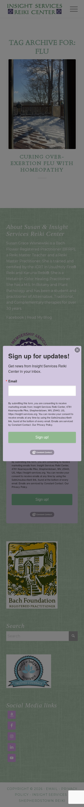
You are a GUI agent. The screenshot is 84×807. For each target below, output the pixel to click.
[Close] (77, 350)
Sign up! (42, 437)
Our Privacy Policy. (42, 424)
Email (12, 381)
